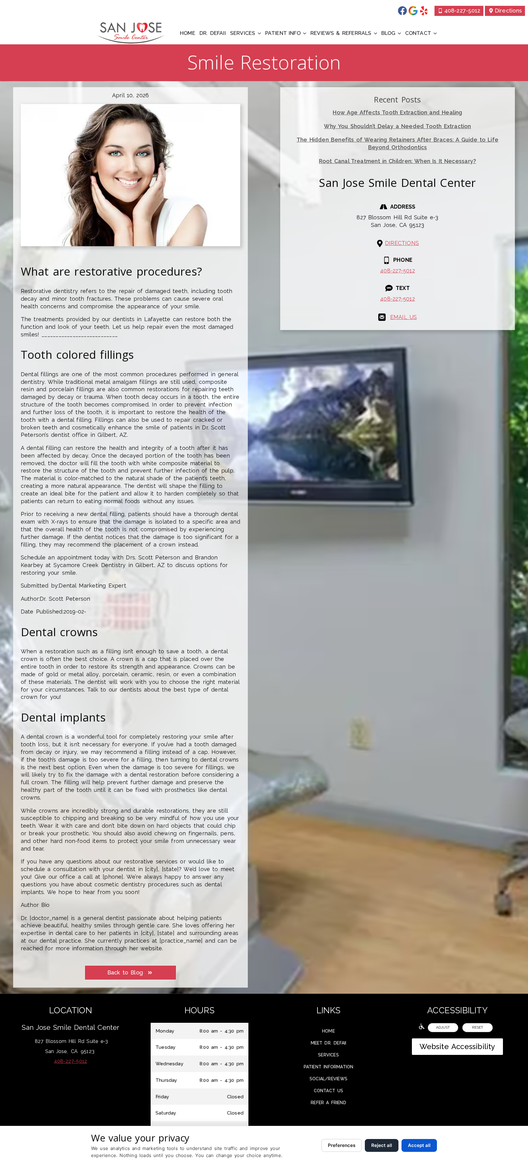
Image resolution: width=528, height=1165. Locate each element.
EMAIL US (403, 317)
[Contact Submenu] (435, 33)
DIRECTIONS (402, 243)
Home (187, 33)
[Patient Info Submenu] (304, 33)
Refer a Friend (328, 1102)
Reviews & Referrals (341, 33)
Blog (388, 33)
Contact (418, 33)
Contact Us (328, 1090)
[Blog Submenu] (399, 33)
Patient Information (329, 1066)
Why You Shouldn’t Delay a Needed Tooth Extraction (397, 126)
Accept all (419, 1145)
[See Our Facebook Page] (402, 10)
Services (242, 33)
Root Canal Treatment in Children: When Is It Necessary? (397, 161)
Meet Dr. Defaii (328, 1043)
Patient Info (283, 33)
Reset (477, 1027)
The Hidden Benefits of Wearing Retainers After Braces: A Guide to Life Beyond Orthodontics (397, 143)
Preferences (341, 1145)
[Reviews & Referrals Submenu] (375, 33)
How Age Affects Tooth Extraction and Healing (397, 112)
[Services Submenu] (259, 33)
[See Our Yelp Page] (423, 10)
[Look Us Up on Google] (413, 10)
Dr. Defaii (213, 33)
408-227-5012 (397, 270)
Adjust (443, 1027)
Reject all (381, 1145)
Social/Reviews (328, 1078)
